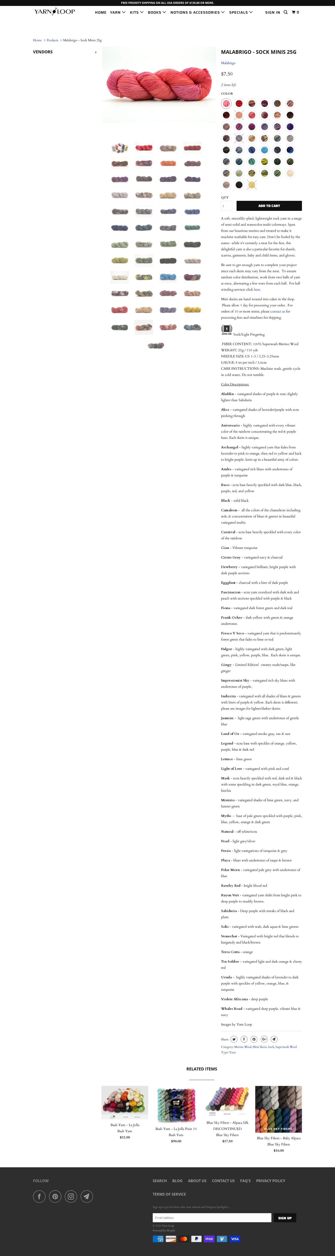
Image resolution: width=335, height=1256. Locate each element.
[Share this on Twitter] (233, 1039)
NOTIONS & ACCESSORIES (195, 12)
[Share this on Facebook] (243, 1039)
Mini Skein (260, 1047)
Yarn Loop (168, 1226)
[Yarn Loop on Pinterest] (56, 1196)
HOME (101, 12)
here (257, 289)
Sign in (272, 12)
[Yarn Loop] (56, 11)
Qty (225, 198)
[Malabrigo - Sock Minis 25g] (158, 85)
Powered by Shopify (164, 1230)
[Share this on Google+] (264, 1039)
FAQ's (245, 1180)
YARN (116, 12)
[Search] (286, 12)
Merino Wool (242, 1047)
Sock (271, 1047)
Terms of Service (169, 1194)
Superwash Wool (286, 1047)
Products (52, 40)
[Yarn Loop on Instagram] (72, 1196)
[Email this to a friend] (274, 1039)
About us (197, 1180)
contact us (278, 311)
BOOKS (155, 12)
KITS (135, 12)
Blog (177, 1180)
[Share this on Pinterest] (254, 1039)
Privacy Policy (270, 1180)
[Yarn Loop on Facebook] (40, 1196)
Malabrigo (228, 63)
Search (160, 1180)
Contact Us (223, 1180)
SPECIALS (239, 12)
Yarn (232, 1052)
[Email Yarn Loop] (88, 1196)
